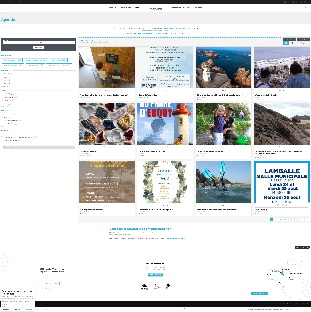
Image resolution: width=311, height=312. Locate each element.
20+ (291, 219)
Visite (7, 103)
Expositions (9, 100)
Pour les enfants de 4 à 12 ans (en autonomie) (20, 137)
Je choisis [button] (17, 309)
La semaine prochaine (12, 120)
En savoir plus (5, 306)
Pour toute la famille (11, 140)
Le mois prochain (11, 114)
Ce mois (8, 117)
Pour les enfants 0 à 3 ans (13, 134)
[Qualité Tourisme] (157, 287)
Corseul (7, 74)
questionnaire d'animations (175, 238)
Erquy (7, 77)
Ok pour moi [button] (28, 309)
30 (297, 219)
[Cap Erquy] (52, 270)
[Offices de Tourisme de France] (168, 287)
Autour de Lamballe (11, 60)
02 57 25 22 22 (52, 283)
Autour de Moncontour (12, 65)
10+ (285, 219)
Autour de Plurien (35, 65)
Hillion (7, 80)
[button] (113, 8)
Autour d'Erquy (58, 60)
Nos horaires (53, 288)
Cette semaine (10, 123)
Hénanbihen (9, 83)
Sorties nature (10, 97)
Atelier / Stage (10, 94)
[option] (247, 309)
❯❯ (307, 219)
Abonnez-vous (155, 275)
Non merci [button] (6, 309)
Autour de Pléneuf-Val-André (58, 65)
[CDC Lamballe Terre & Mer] (144, 287)
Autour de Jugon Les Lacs (36, 60)
